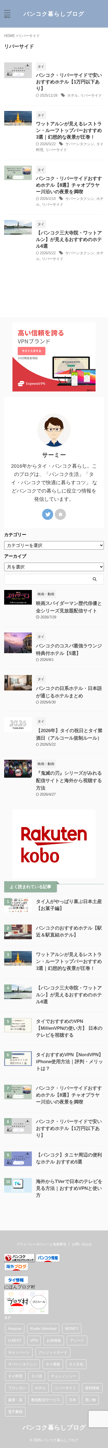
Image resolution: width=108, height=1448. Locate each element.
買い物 (90, 1400)
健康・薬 (15, 1400)
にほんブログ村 (19, 1287)
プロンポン (17, 1388)
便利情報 (92, 1388)
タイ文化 (76, 1364)
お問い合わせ (82, 1244)
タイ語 (36, 1376)
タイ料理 (15, 1376)
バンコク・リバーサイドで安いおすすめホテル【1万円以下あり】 (69, 82)
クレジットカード (52, 1352)
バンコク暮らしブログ (54, 14)
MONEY (71, 1329)
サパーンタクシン (79, 144)
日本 (72, 1400)
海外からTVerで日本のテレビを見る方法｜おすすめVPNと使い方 (69, 1188)
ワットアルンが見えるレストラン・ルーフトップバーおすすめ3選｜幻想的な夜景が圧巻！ (69, 130)
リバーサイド (91, 95)
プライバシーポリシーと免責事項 (41, 1244)
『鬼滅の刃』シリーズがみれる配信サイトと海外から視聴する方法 (69, 781)
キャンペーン (19, 1352)
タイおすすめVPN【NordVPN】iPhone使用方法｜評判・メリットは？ (69, 1061)
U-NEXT (14, 1340)
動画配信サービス (45, 1400)
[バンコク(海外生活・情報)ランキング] (19, 1259)
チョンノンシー (63, 1376)
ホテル (72, 95)
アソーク (77, 1340)
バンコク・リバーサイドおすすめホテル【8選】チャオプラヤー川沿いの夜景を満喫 (69, 185)
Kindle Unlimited (43, 1329)
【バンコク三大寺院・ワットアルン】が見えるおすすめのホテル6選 (69, 239)
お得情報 (54, 1340)
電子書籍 (15, 1412)
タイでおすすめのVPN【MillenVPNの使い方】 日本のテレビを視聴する (69, 1028)
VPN (34, 1340)
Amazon (14, 1329)
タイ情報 (53, 1364)
